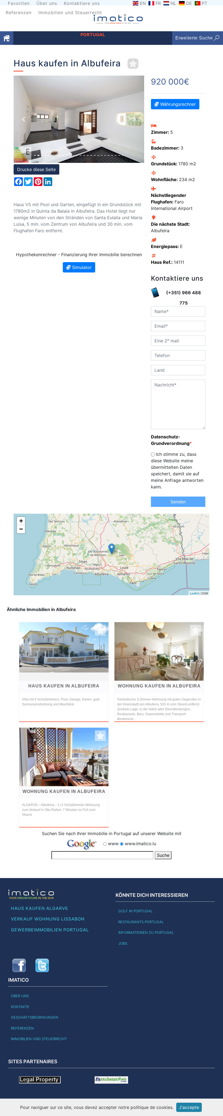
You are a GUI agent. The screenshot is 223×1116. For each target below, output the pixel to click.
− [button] (21, 529)
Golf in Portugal (135, 911)
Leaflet (194, 593)
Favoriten (19, 3)
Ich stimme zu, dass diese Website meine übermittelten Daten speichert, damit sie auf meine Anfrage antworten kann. (177, 470)
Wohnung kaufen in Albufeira (159, 686)
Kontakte (20, 1007)
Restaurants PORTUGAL (141, 922)
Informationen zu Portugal (146, 932)
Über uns (46, 3)
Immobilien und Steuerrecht (70, 12)
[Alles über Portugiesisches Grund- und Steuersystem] (40, 1079)
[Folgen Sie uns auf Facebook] (19, 965)
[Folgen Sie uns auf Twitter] (42, 965)
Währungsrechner (177, 104)
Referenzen (19, 12)
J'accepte (189, 1107)
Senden (178, 501)
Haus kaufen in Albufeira (64, 686)
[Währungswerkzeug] (111, 1079)
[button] (23, 119)
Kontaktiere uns (82, 3)
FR (158, 3)
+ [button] (21, 520)
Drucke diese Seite (36, 169)
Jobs (122, 943)
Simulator (81, 267)
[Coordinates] (111, 548)
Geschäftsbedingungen (34, 1017)
